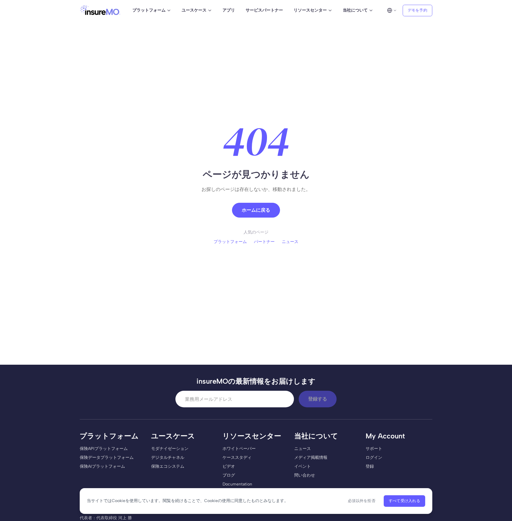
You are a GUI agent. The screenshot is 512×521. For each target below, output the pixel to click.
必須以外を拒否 (361, 501)
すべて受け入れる (404, 501)
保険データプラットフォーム (107, 457)
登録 (370, 466)
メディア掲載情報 (310, 457)
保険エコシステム (167, 466)
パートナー (264, 241)
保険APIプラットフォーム (104, 448)
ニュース (290, 241)
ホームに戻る (256, 210)
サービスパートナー (264, 10)
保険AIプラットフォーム (102, 466)
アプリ (229, 10)
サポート (374, 448)
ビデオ (229, 466)
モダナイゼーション (169, 448)
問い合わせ (304, 475)
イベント (302, 466)
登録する (317, 399)
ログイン (374, 457)
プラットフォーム (230, 241)
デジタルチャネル (167, 457)
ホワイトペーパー (239, 448)
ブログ (229, 475)
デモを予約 (417, 10)
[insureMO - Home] (100, 10)
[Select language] (391, 10)
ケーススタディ (237, 457)
